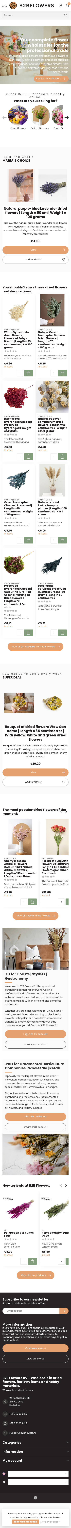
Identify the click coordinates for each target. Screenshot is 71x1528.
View (33, 250)
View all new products (33, 1275)
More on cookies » (50, 1521)
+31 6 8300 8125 (18, 1414)
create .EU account (35, 1044)
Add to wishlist (33, 259)
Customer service (35, 1348)
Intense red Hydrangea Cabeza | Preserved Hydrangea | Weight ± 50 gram (18, 425)
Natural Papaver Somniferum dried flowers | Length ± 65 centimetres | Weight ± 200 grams (52, 425)
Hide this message (25, 1521)
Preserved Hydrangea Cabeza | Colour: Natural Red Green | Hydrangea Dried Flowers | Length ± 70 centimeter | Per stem (18, 596)
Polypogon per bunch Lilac (19, 1234)
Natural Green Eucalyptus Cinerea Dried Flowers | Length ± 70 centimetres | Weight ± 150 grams (52, 340)
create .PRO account (35, 1127)
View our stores (35, 1358)
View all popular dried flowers (33, 915)
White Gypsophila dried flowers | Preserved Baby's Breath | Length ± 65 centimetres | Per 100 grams (18, 340)
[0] (67, 5)
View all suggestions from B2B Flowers (33, 646)
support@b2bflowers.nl (22, 1433)
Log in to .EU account (35, 1034)
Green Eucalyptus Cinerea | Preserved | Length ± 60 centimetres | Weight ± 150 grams (18, 508)
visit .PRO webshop (35, 1116)
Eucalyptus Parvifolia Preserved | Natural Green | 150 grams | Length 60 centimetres (52, 592)
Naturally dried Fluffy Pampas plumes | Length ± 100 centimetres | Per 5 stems (52, 508)
